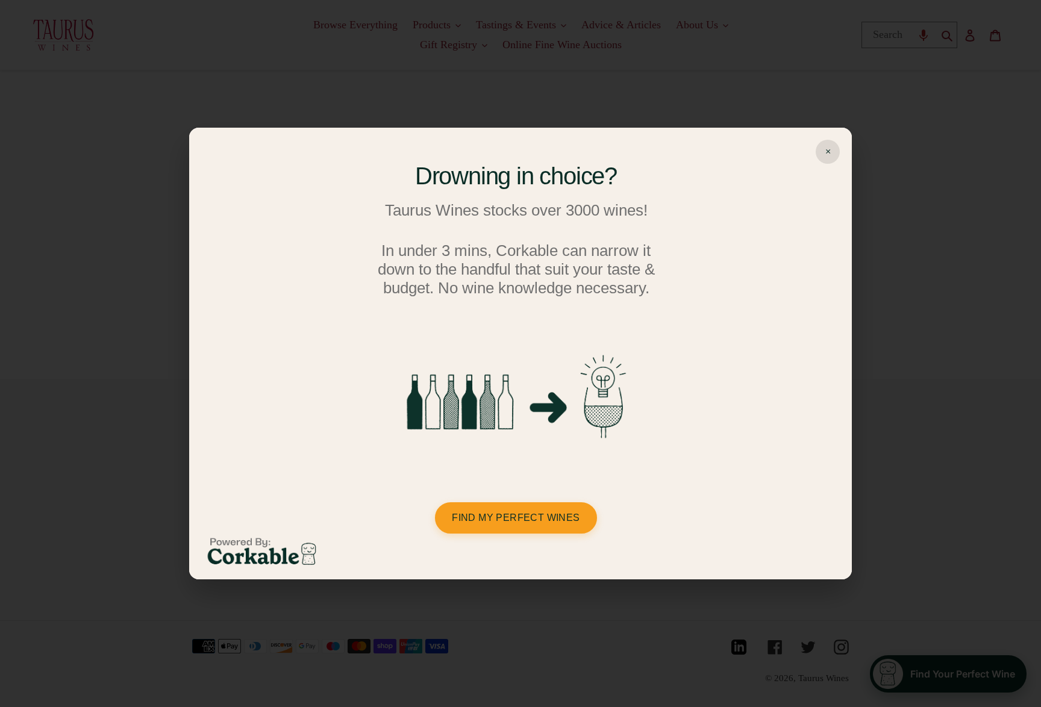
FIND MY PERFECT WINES (516, 517)
